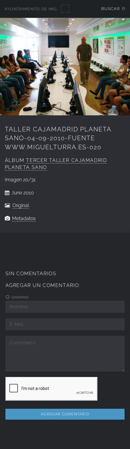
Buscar (110, 8)
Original (20, 205)
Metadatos (24, 218)
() (19, 297)
